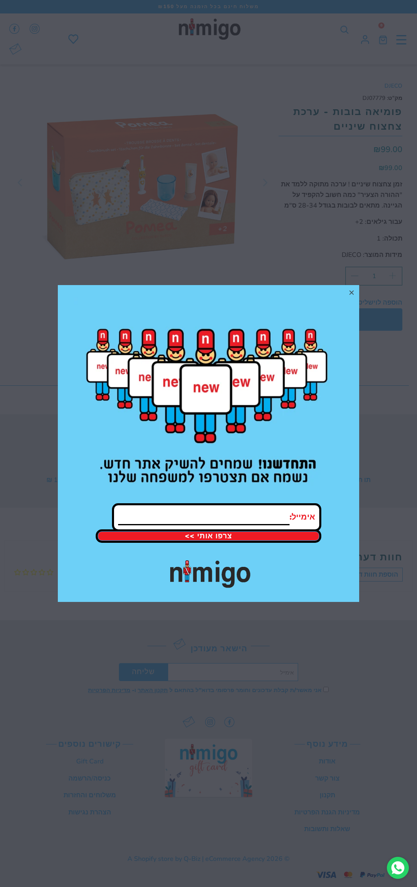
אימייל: (302, 516)
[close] (352, 292)
